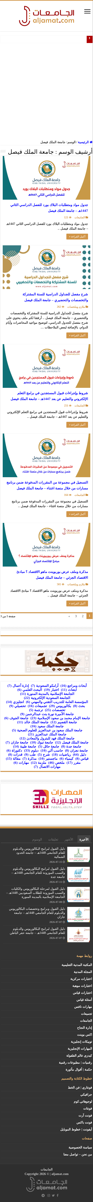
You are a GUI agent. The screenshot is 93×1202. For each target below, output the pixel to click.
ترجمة (36, 710)
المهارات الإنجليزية (80, 1048)
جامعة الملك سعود (47, 726)
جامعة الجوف (16, 718)
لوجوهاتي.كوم (83, 1101)
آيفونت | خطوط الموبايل (76, 1129)
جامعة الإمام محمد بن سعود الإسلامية (60, 718)
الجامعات (79, 217)
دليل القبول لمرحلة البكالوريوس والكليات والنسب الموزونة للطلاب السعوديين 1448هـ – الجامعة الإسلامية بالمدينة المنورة (35, 893)
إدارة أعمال (18, 685)
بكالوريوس (60, 706)
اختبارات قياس (82, 992)
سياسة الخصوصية (80, 1147)
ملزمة (38, 762)
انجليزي (15, 702)
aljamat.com (60, 1174)
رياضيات (61, 754)
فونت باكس (84, 1122)
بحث (79, 706)
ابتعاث (69, 689)
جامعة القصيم (64, 722)
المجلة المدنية (83, 972)
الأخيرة (83, 839)
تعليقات (53, 839)
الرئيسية (84, 142)
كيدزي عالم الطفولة (79, 1055)
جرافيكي (86, 1094)
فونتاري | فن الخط (80, 1087)
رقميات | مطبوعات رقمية (75, 1062)
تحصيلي (17, 706)
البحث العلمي (29, 689)
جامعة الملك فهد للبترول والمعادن (47, 738)
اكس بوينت (84, 1034)
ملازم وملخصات (76, 306)
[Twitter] (53, 1195)
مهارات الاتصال (47, 766)
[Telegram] (43, 1195)
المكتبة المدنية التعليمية (77, 965)
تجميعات (37, 706)
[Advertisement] (46, 91)
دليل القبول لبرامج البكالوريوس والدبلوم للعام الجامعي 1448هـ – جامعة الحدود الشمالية (39, 853)
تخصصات (55, 710)
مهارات (21, 762)
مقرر (74, 762)
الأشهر (69, 839)
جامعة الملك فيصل (71, 742)
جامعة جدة (71, 746)
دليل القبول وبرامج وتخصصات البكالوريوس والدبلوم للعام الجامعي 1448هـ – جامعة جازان (37, 913)
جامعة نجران (76, 750)
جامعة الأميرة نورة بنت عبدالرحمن (47, 714)
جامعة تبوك (41, 742)
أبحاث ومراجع (73, 685)
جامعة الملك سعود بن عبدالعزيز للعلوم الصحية (47, 730)
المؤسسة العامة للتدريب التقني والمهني (57, 702)
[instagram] (49, 1195)
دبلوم (31, 750)
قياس (81, 758)
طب (30, 754)
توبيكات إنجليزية (81, 1041)
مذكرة (30, 758)
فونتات (87, 1108)
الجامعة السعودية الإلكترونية (47, 698)
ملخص (56, 762)
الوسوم (37, 839)
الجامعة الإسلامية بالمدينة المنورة (47, 694)
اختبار (51, 689)
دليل (79, 754)
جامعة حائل (48, 746)
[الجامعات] (46, 15)
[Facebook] (57, 1195)
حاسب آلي (52, 750)
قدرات (15, 754)
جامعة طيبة (24, 746)
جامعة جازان (17, 742)
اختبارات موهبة (82, 985)
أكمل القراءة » (77, 236)
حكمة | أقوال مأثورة (79, 1069)
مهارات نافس (83, 1006)
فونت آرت (85, 1115)
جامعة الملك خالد (33, 722)
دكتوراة (14, 750)
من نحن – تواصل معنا (77, 1154)
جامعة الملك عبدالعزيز (47, 734)
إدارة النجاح (84, 1027)
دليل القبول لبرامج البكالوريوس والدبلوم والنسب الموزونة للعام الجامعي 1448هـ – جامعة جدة (38, 873)
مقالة (13, 758)
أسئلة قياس (84, 999)
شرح (44, 754)
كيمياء (66, 758)
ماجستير (48, 758)
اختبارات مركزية (81, 979)
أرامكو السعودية (44, 685)
